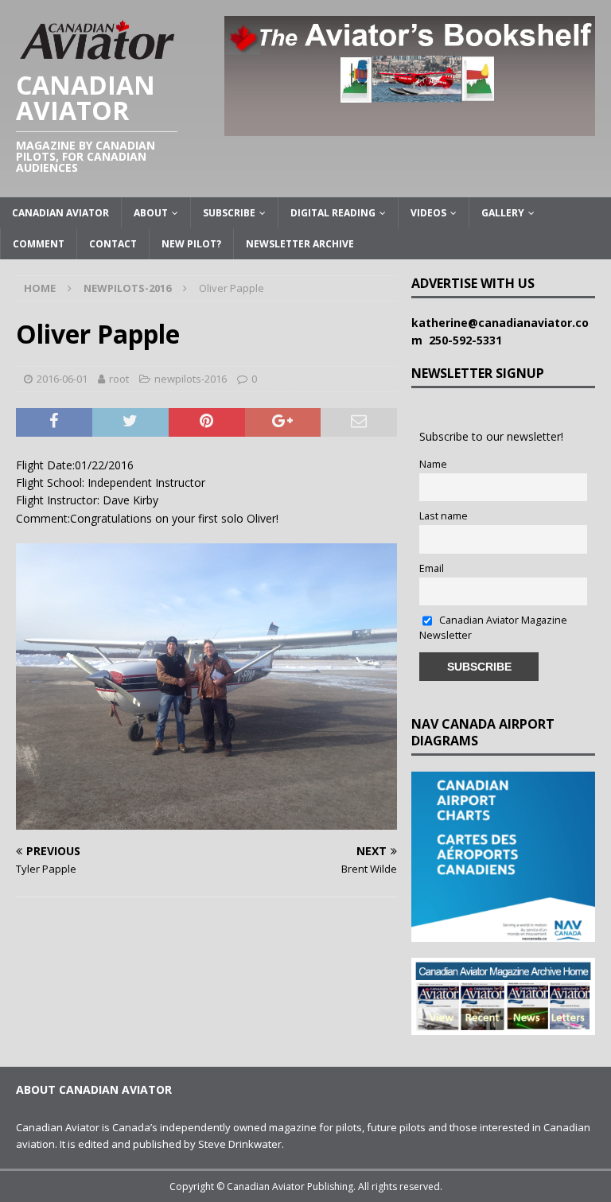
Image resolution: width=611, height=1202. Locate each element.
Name (433, 464)
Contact (113, 244)
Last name (443, 516)
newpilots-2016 (190, 378)
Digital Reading (333, 213)
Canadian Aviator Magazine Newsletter (493, 627)
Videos (428, 213)
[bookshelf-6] (409, 126)
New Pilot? (191, 244)
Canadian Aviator (60, 213)
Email (431, 568)
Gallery (502, 213)
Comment (38, 244)
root (119, 378)
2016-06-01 (62, 378)
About (151, 213)
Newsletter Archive (300, 244)
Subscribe (229, 213)
